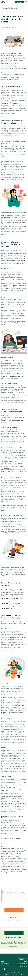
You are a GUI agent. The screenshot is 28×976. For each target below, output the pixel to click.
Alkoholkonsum (18, 148)
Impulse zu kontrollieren (17, 279)
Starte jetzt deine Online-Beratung (11, 838)
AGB (8, 972)
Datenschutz (12, 972)
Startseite (3, 7)
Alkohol (3, 304)
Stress (2, 531)
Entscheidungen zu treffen (8, 113)
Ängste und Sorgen (23, 966)
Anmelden (19, 2)
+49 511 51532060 (6, 965)
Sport (16, 457)
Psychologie (15, 7)
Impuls (25, 92)
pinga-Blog (9, 7)
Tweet (18, 921)
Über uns (25, 968)
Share (10, 921)
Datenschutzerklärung (13, 946)
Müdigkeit (6, 468)
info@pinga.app (6, 963)
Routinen (3, 750)
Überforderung (9, 531)
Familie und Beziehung (22, 963)
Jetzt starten (14, 910)
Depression (25, 964)
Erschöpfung (4, 631)
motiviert (8, 255)
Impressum (19, 972)
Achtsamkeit (4, 686)
